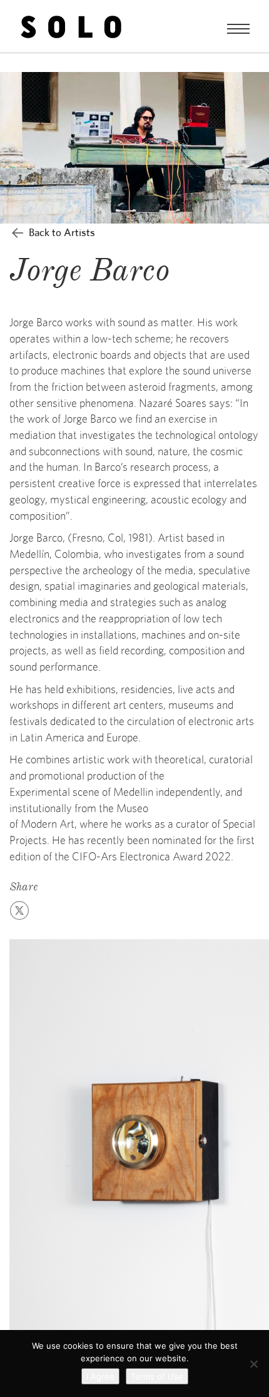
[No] (253, 1364)
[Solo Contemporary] (71, 26)
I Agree (100, 1376)
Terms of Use (157, 1376)
